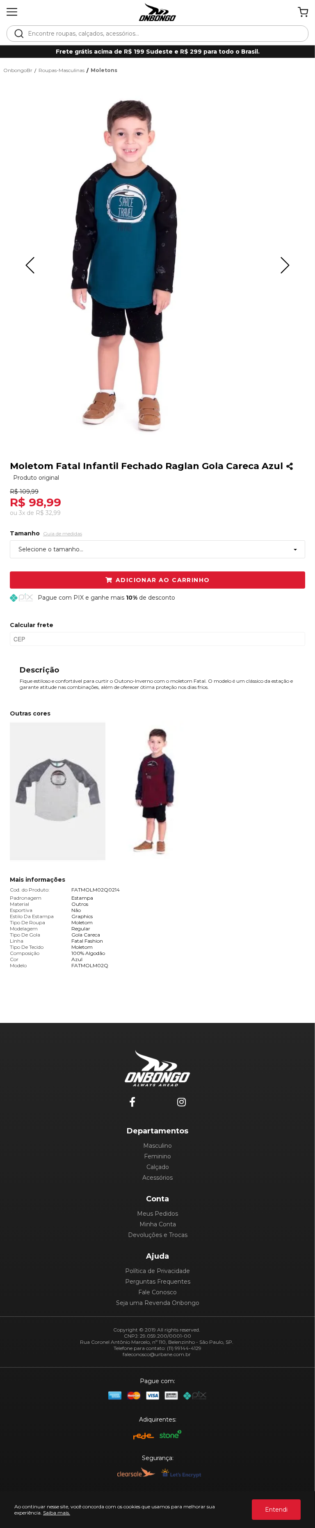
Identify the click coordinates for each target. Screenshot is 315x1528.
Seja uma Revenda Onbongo (157, 1303)
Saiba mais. (56, 1513)
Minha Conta (157, 1224)
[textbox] (163, 33)
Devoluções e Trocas (157, 1235)
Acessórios (157, 1177)
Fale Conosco (157, 1292)
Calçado (157, 1167)
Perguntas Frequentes (157, 1281)
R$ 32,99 (48, 513)
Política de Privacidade (157, 1271)
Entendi (276, 1509)
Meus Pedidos (157, 1213)
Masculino (157, 1145)
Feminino (157, 1156)
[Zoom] (130, 265)
